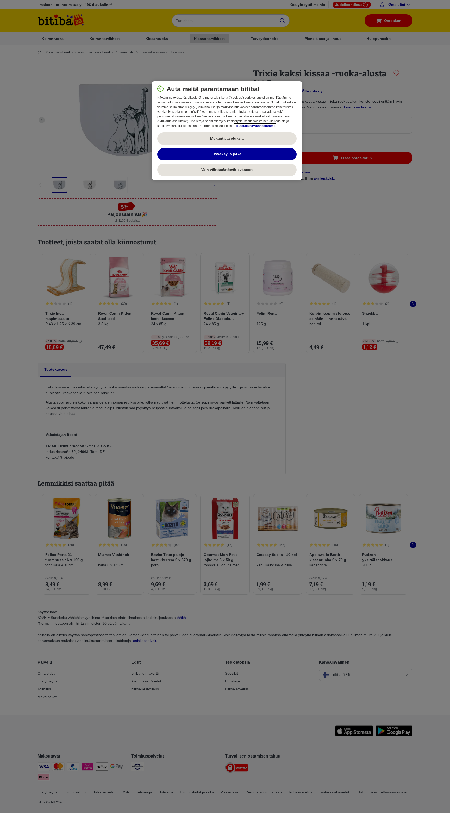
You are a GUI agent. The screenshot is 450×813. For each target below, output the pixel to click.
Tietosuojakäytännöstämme (255, 126)
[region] (227, 130)
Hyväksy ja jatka (227, 154)
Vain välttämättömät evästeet (227, 169)
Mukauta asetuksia (227, 138)
